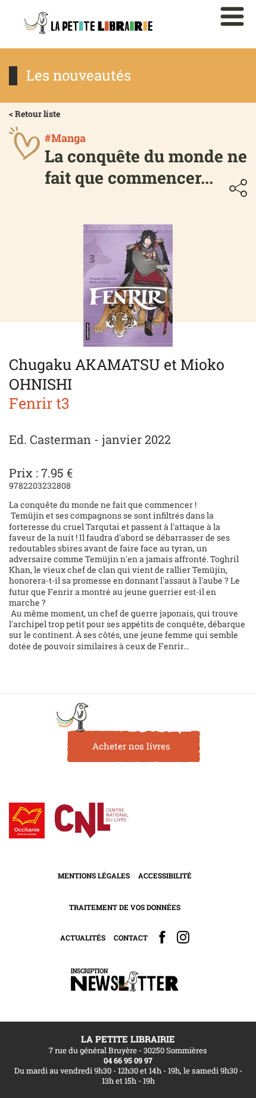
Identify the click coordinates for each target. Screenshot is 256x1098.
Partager (238, 188)
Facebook (162, 937)
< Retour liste (34, 113)
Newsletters (124, 980)
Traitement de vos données (124, 907)
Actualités (82, 937)
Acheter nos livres (131, 746)
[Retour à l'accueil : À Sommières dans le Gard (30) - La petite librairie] (88, 24)
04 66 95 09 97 (128, 1060)
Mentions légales (94, 875)
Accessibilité (165, 875)
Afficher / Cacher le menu (232, 16)
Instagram (183, 937)
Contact (131, 937)
